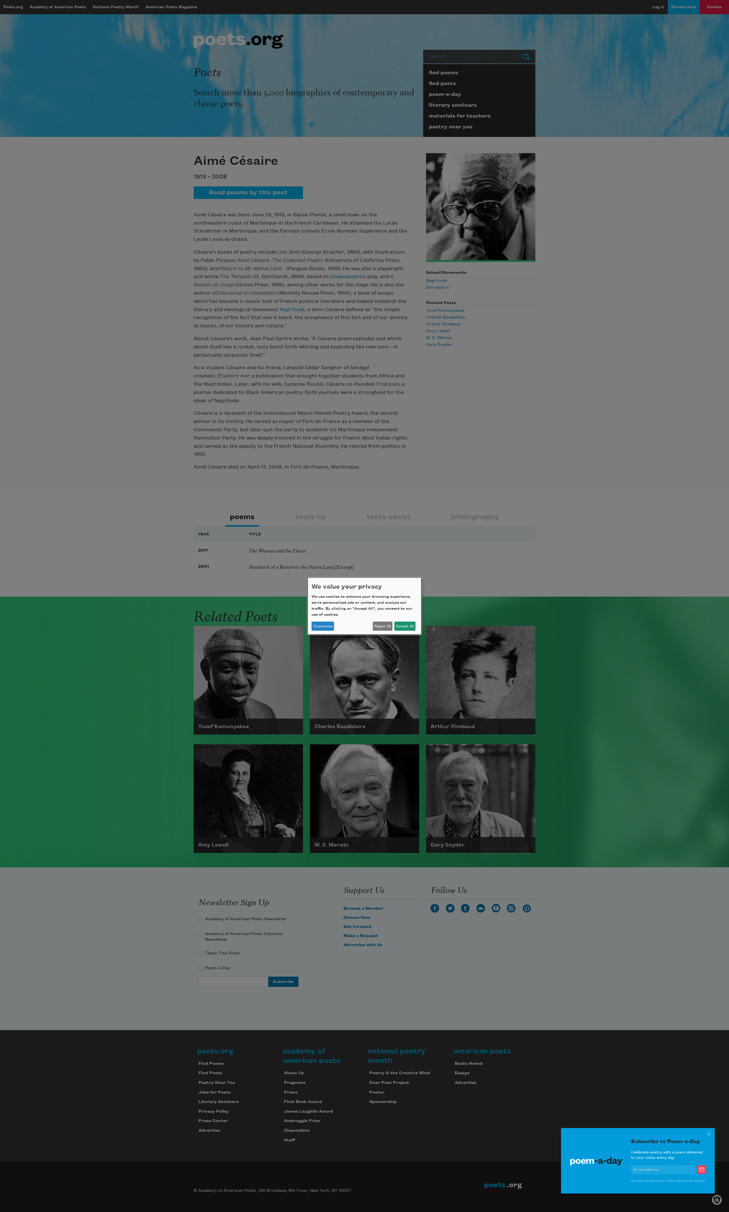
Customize (323, 626)
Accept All (405, 626)
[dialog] (364, 606)
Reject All (382, 626)
